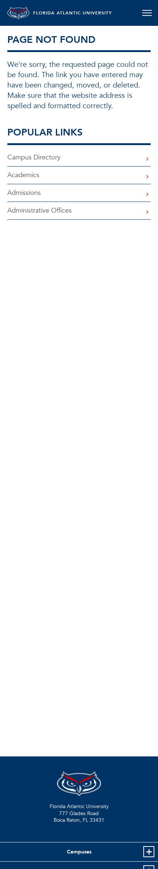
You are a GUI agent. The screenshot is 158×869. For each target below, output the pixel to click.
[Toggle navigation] (146, 13)
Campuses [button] (79, 851)
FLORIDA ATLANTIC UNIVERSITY (72, 13)
